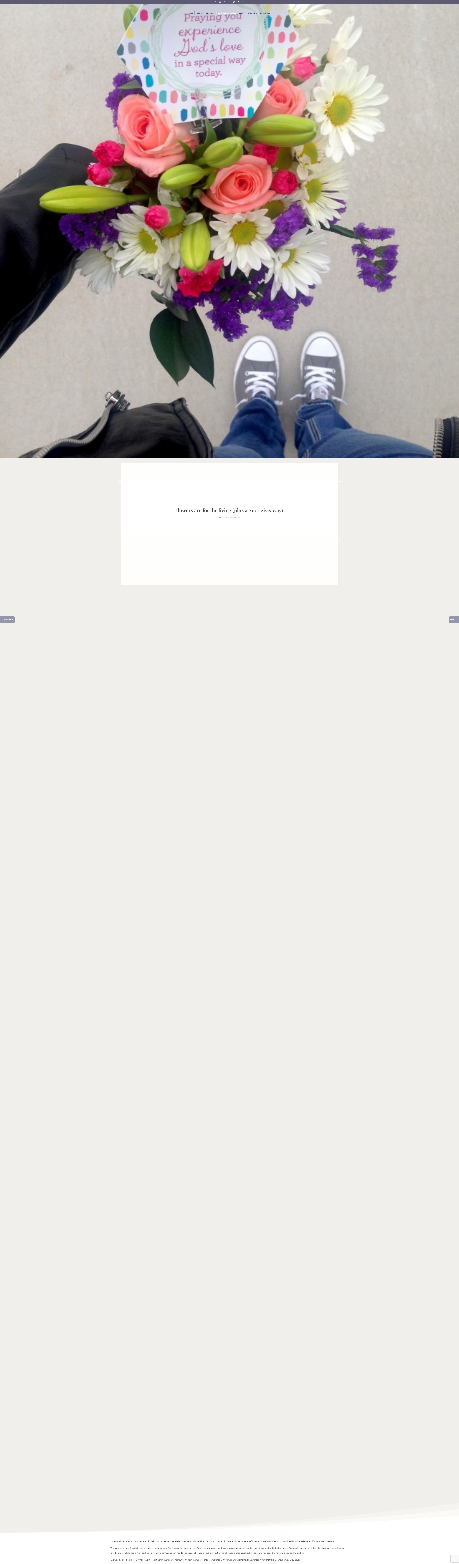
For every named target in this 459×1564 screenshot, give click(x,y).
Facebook (215, 1)
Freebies (210, 13)
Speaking (252, 13)
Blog (191, 13)
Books (200, 13)
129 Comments (235, 518)
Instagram (220, 1)
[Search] (243, 2)
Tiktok (234, 1)
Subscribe (239, 1)
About (241, 13)
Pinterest (229, 1)
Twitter (225, 1)
